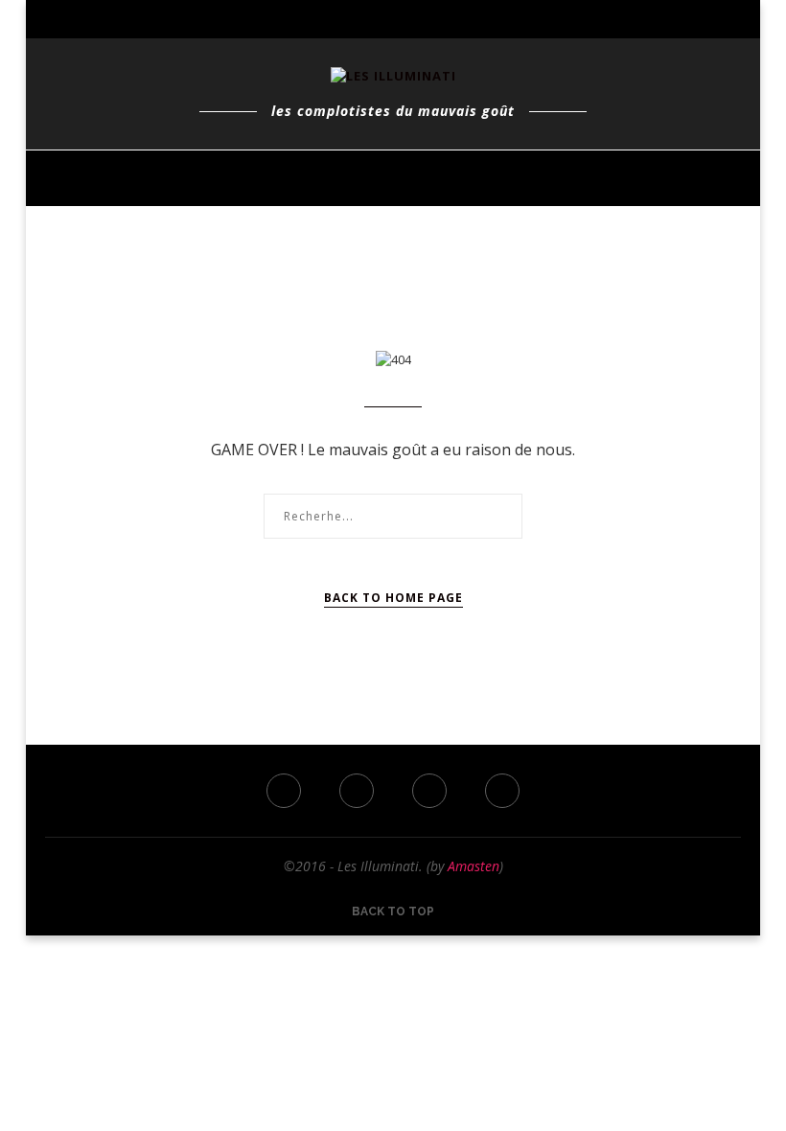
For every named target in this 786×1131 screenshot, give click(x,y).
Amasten (473, 866)
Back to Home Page (393, 597)
